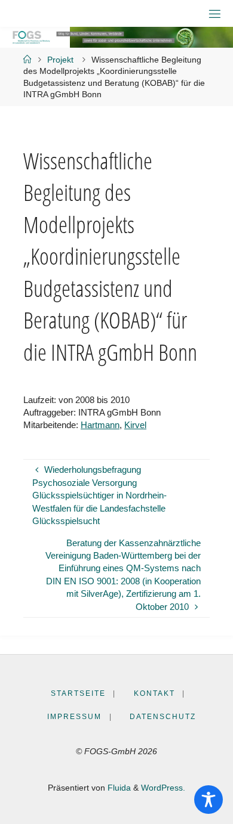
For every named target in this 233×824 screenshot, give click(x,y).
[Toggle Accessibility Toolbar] (208, 799)
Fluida (118, 787)
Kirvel (135, 425)
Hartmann (100, 425)
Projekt (60, 59)
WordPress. (163, 787)
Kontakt (154, 693)
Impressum (74, 717)
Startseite (78, 693)
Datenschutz (163, 717)
